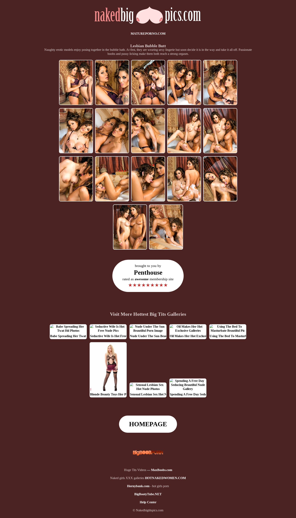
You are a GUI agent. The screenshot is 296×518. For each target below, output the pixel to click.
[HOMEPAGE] (148, 25)
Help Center (148, 502)
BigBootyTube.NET (148, 494)
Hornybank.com (138, 486)
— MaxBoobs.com (159, 470)
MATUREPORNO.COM (148, 33)
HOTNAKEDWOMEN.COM (165, 478)
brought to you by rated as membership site (148, 276)
